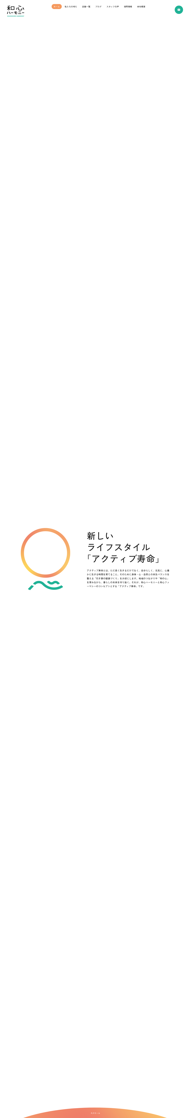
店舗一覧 (86, 6)
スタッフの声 (113, 6)
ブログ (98, 6)
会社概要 (141, 6)
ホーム (57, 6)
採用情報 (128, 6)
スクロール (95, 1113)
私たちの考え (71, 6)
